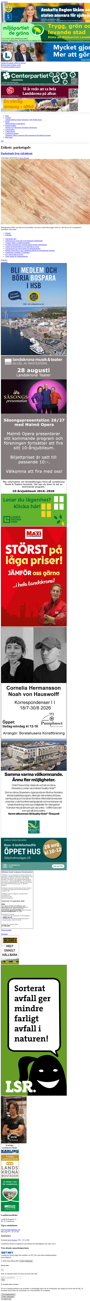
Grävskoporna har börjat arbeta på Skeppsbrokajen (22, 249)
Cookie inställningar (26, 1261)
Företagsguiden (6, 930)
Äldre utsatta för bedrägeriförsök (16, 256)
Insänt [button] (7, 122)
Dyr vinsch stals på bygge (14, 254)
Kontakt (48, 135)
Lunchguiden (9, 129)
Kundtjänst (41, 135)
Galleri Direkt (10, 131)
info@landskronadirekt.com (10, 1230)
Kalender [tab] (8, 235)
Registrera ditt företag (29, 127)
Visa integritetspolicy (8, 1294)
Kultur (19, 120)
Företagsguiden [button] (10, 125)
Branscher (18, 127)
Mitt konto (9, 137)
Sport (40, 120)
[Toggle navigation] (2, 69)
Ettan (7, 116)
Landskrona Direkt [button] (11, 133)
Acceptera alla (6, 1299)
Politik (35, 120)
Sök (3, 1280)
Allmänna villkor (11, 135)
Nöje (31, 120)
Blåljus (14, 120)
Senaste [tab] (8, 233)
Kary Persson (24, 158)
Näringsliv (25, 120)
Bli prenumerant (31, 135)
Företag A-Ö (9, 127)
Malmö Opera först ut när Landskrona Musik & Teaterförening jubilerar (30, 250)
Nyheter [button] (8, 118)
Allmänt (8, 120)
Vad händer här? (11, 239)
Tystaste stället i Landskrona (17, 243)
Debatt (7, 124)
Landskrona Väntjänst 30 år (17, 252)
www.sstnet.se (6, 1257)
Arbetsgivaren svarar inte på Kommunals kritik (24, 241)
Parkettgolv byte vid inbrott (16, 153)
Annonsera (21, 135)
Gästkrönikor (20, 124)
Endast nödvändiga (8, 1297)
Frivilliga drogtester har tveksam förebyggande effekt (26, 245)
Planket (13, 124)
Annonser (4, 2)
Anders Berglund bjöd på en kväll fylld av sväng (22, 247)
